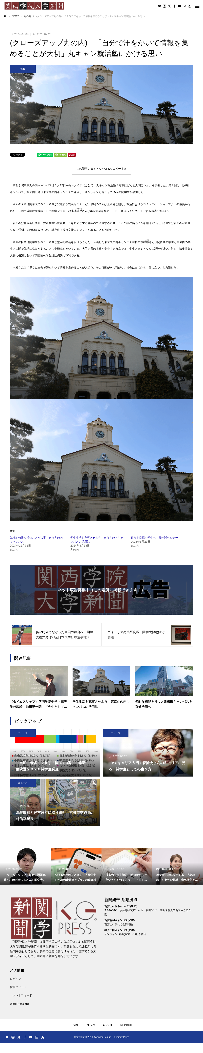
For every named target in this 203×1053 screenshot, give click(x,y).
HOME (75, 1025)
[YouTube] (179, 6)
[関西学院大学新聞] (34, 6)
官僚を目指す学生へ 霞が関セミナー (154, 537)
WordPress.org (19, 1003)
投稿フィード (18, 987)
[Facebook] (174, 6)
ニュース (23, 733)
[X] (169, 6)
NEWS (91, 1025)
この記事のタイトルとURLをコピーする (101, 168)
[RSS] (189, 6)
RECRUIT (126, 1025)
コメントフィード (21, 995)
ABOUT (107, 1025)
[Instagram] (164, 6)
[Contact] (184, 6)
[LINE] (159, 6)
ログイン (15, 978)
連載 (22, 69)
